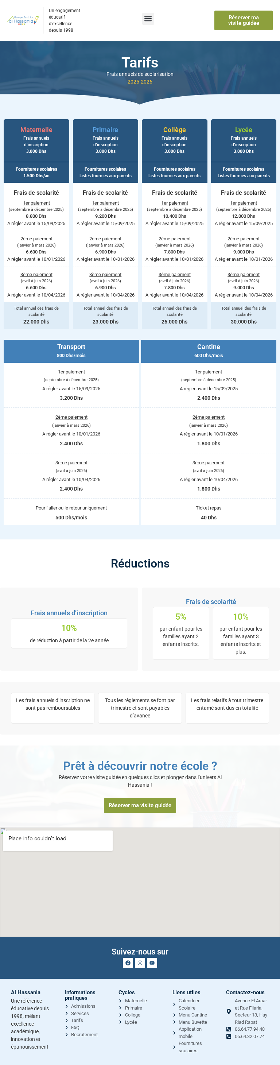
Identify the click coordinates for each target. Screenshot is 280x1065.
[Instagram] (140, 963)
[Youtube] (152, 963)
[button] (148, 19)
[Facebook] (128, 963)
